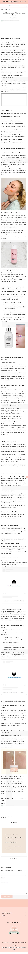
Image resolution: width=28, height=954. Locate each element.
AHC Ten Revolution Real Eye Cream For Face (12, 421)
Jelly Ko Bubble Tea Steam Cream (11, 735)
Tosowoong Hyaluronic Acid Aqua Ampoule (13, 291)
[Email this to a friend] (17, 859)
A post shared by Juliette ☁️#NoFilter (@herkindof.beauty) (15, 692)
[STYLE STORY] (14, 5)
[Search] (24, 5)
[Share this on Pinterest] (14, 859)
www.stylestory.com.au (14, 116)
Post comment (7, 896)
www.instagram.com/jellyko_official (16, 126)
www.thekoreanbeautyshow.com (14, 132)
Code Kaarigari (15, 944)
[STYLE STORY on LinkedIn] (18, 922)
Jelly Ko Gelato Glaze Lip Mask (10, 630)
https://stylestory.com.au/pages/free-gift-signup (13, 136)
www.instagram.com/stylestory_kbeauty (10, 120)
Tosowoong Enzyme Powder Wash (11, 270)
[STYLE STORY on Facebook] (10, 922)
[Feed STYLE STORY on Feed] (13, 922)
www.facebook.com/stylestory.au (15, 129)
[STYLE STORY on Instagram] (8, 922)
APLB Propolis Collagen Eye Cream (10, 441)
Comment (4, 883)
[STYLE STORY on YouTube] (15, 922)
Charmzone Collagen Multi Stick (9, 511)
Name (3, 873)
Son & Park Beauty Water (8, 362)
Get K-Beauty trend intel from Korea (14, 902)
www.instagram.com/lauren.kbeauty (17, 113)
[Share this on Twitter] (10, 859)
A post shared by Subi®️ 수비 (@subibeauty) (14, 600)
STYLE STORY (8, 942)
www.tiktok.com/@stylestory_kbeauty (14, 123)
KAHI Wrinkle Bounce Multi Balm (9, 491)
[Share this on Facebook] (12, 859)
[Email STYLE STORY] (20, 922)
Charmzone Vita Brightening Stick (9, 525)
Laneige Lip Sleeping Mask (18, 652)
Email (3, 878)
